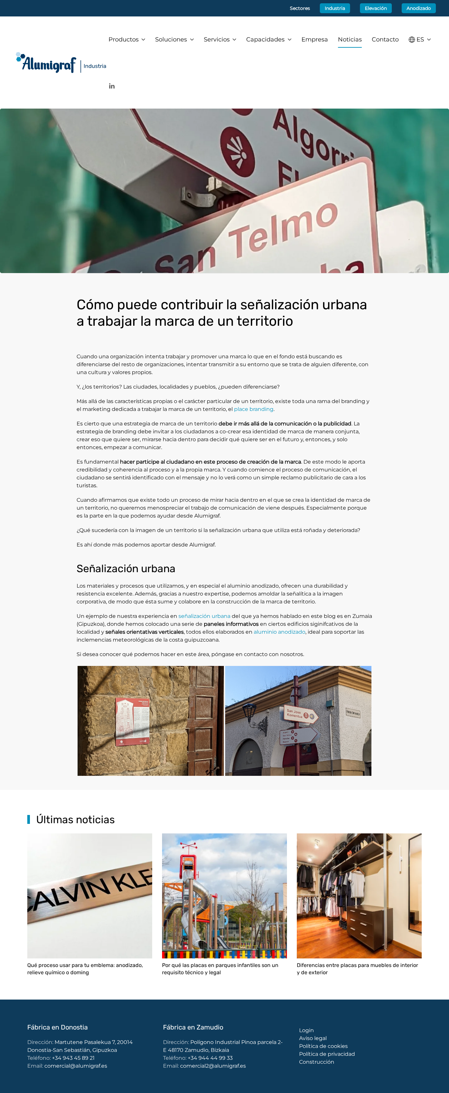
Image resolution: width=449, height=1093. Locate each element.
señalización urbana (204, 616)
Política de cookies (323, 1046)
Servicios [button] (217, 39)
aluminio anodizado (279, 632)
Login (306, 1030)
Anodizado (419, 8)
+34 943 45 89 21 (73, 1058)
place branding (253, 409)
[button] (420, 39)
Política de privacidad (327, 1054)
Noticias (350, 39)
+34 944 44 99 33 (210, 1058)
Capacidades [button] (265, 39)
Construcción (316, 1062)
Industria (335, 8)
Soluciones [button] (171, 39)
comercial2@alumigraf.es (213, 1066)
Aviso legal (313, 1038)
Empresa (314, 39)
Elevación (376, 8)
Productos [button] (123, 39)
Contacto (385, 39)
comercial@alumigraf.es (75, 1066)
